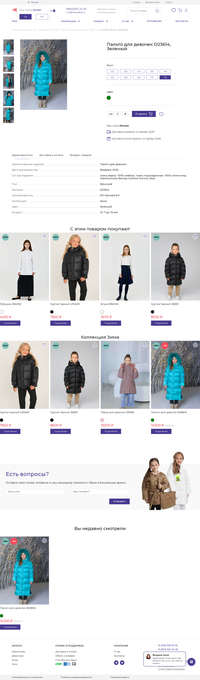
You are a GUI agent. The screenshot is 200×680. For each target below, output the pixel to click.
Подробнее (10, 323)
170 (152, 77)
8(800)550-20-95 (76, 8)
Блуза (110, 304)
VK (54, 10)
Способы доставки (66, 660)
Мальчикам (18, 651)
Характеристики (22, 155)
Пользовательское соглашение (27, 677)
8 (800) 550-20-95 (168, 649)
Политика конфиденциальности (76, 677)
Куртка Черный (65, 304)
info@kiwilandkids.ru (75, 12)
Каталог (99, 21)
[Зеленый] (109, 98)
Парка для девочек (117, 412)
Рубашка (10, 304)
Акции (136, 2)
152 (112, 77)
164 (139, 77)
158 (125, 77)
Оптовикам (154, 21)
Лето (14, 664)
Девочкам (18, 656)
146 (165, 71)
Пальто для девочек (169, 412)
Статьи (168, 2)
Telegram (116, 662)
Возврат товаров (80, 155)
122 (112, 71)
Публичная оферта (119, 677)
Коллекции (68, 21)
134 (139, 71)
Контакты (182, 21)
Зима (15, 660)
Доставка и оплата (51, 155)
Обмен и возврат (65, 656)
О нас (125, 21)
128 (125, 71)
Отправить (119, 501)
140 (152, 71)
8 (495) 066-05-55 (168, 645)
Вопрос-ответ (153, 2)
